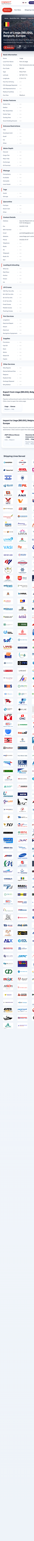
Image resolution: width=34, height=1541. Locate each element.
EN (25, 2)
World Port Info (14, 18)
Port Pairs (17, 10)
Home (6, 18)
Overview (7, 10)
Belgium (23, 18)
